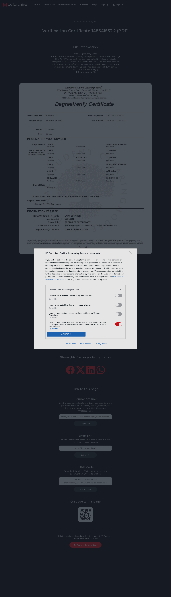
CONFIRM (66, 334)
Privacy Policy (100, 344)
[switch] (118, 295)
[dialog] (85, 298)
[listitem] (85, 289)
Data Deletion (70, 344)
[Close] (131, 253)
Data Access (85, 344)
